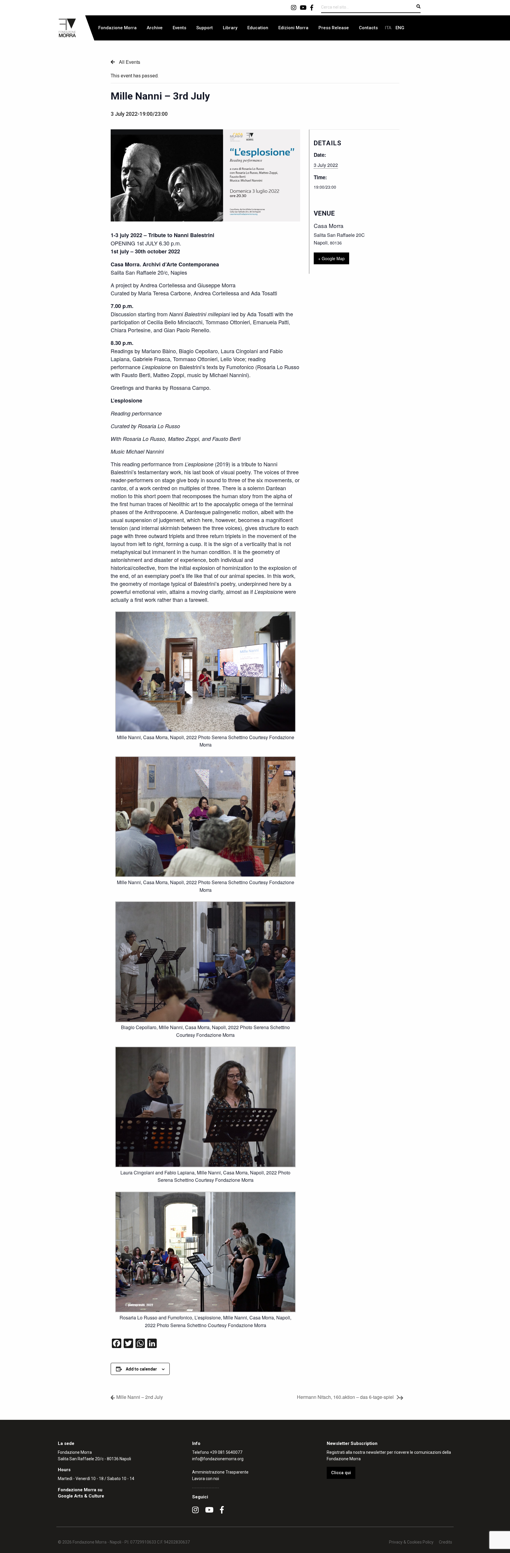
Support (204, 27)
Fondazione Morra (117, 27)
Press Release (333, 27)
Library (230, 27)
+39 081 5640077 (226, 1452)
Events (179, 27)
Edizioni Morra (293, 27)
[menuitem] (117, 28)
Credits (445, 1542)
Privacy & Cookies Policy (411, 1542)
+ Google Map (331, 258)
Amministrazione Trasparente (220, 1472)
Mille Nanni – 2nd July (139, 1397)
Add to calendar (141, 1369)
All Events (129, 61)
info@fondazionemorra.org (217, 1458)
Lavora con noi (205, 1478)
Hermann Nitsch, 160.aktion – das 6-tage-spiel (345, 1397)
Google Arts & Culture (81, 1496)
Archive (155, 27)
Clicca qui (341, 1472)
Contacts (368, 27)
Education (257, 27)
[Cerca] (418, 6)
